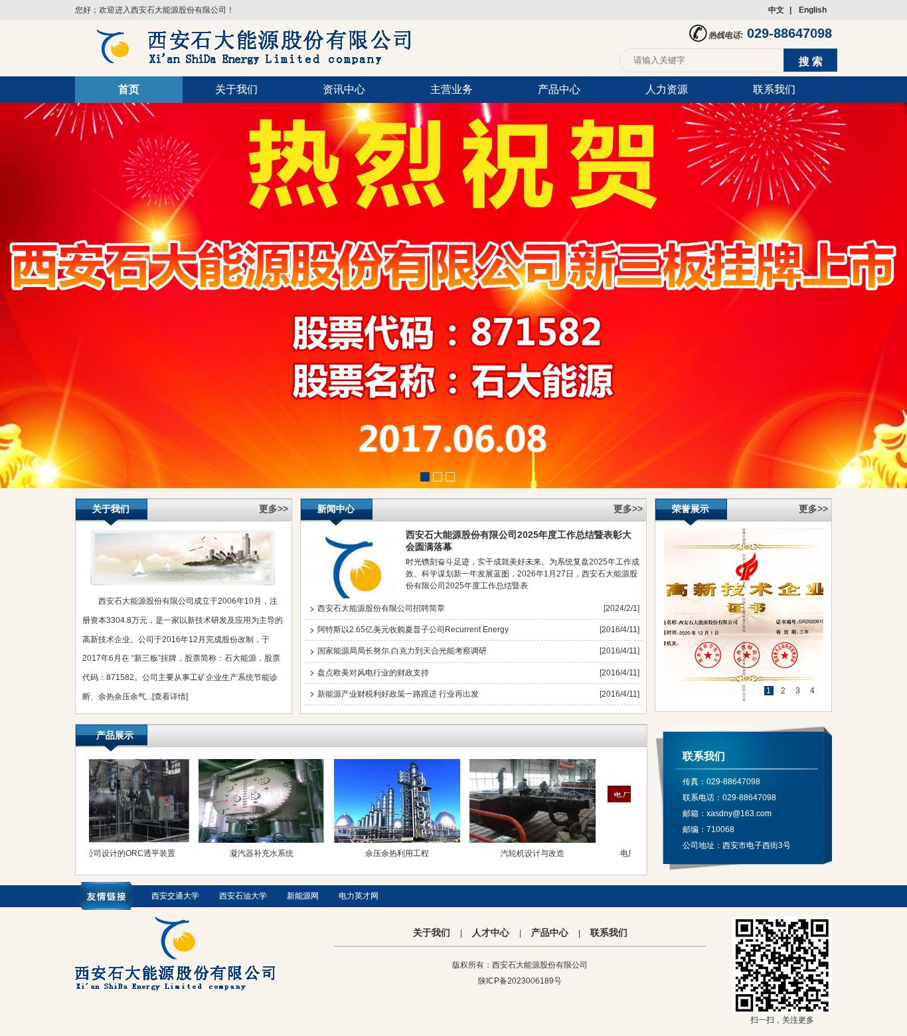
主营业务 (451, 89)
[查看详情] (170, 696)
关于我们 (236, 89)
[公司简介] (182, 585)
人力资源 (666, 89)
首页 (128, 89)
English (813, 10)
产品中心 (559, 89)
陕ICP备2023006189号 (520, 981)
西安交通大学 (175, 896)
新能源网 (303, 896)
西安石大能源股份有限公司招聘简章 (381, 608)
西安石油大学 (243, 896)
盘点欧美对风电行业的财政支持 (373, 672)
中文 (776, 10)
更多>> (273, 508)
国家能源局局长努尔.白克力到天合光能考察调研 (402, 650)
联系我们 (774, 89)
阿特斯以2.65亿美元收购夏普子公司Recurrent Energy (413, 629)
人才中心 (490, 932)
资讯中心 (344, 89)
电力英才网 (358, 896)
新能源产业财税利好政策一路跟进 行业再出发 (398, 694)
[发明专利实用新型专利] (743, 615)
